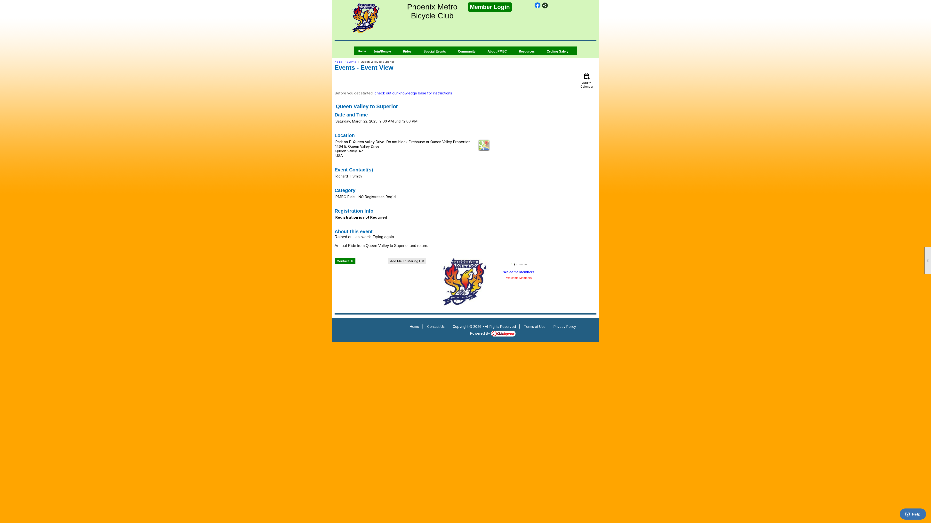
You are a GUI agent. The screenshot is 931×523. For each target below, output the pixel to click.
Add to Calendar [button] (586, 80)
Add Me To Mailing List (407, 261)
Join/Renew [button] (382, 51)
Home (362, 51)
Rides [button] (407, 51)
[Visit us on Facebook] (538, 5)
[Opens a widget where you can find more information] (912, 514)
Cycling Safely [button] (557, 51)
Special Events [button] (435, 51)
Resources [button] (527, 51)
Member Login (490, 7)
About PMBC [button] (497, 51)
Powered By (480, 333)
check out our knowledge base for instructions (413, 93)
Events (351, 61)
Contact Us (345, 261)
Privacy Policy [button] (565, 326)
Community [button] (466, 51)
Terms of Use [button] (535, 326)
